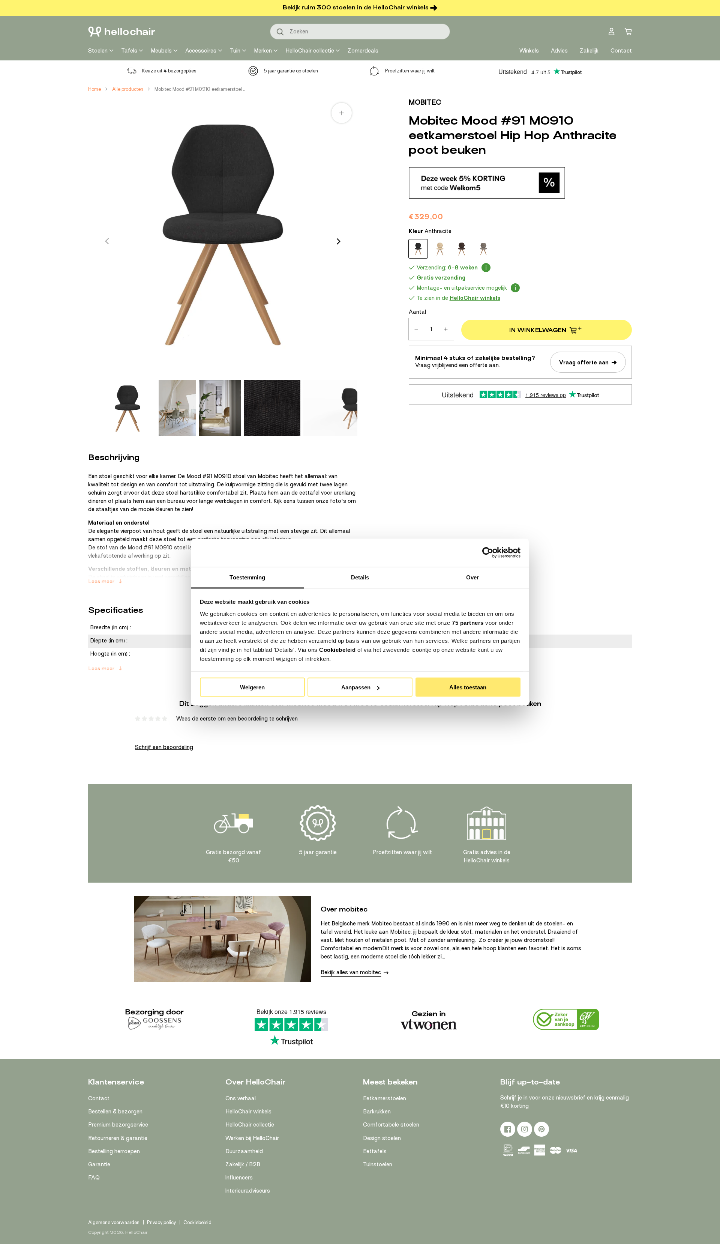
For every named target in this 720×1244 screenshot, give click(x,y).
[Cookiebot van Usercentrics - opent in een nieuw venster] (487, 552)
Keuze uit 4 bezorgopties (169, 71)
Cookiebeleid (337, 649)
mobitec (425, 102)
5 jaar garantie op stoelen (291, 71)
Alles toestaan (467, 687)
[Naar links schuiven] (106, 241)
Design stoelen (382, 1138)
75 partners (468, 622)
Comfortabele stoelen (391, 1125)
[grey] (483, 248)
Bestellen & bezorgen (115, 1112)
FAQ (94, 1178)
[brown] (461, 248)
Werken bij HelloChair (252, 1138)
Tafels (129, 51)
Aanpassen (355, 687)
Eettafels (375, 1151)
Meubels (161, 51)
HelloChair (136, 1232)
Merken (263, 51)
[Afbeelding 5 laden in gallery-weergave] (353, 408)
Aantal (417, 312)
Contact (99, 1098)
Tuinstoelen (377, 1164)
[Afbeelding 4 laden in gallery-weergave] (272, 408)
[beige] (439, 248)
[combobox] (360, 31)
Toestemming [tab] (247, 577)
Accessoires (200, 51)
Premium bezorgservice (118, 1125)
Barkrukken (377, 1112)
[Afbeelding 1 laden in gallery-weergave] (127, 408)
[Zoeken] (280, 32)
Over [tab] (472, 577)
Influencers (239, 1178)
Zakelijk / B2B (242, 1164)
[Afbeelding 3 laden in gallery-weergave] (220, 408)
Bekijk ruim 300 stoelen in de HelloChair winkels (356, 8)
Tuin (235, 51)
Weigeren (252, 687)
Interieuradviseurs (247, 1191)
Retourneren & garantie (117, 1138)
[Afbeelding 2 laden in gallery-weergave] (177, 408)
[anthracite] (418, 248)
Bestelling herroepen (114, 1151)
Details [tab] (360, 577)
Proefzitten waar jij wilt (410, 71)
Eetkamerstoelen (384, 1098)
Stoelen (98, 51)
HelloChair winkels (248, 1112)
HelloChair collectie (309, 51)
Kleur (430, 231)
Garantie (99, 1164)
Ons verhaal (240, 1098)
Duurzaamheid (244, 1151)
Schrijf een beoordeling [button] (164, 747)
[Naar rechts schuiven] (338, 241)
